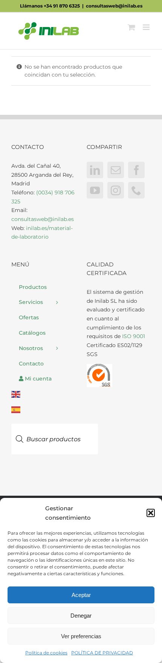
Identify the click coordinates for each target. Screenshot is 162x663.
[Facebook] (136, 170)
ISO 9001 (133, 336)
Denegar (81, 615)
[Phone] (136, 190)
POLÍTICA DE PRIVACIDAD (102, 652)
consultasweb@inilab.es (114, 6)
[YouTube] (95, 190)
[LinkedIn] (95, 170)
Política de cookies (46, 652)
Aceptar (81, 595)
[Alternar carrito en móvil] (131, 27)
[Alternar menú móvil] (147, 27)
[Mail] (115, 170)
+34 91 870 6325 (62, 6)
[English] (43, 394)
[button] (150, 513)
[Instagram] (115, 190)
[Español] (43, 410)
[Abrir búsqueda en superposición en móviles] (54, 420)
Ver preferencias (81, 636)
